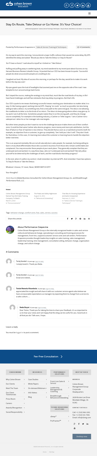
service (48, 213)
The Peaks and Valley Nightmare (45, 194)
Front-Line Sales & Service (57, 382)
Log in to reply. (39, 261)
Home (44, 452)
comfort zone (30, 213)
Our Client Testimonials (11, 393)
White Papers (33, 384)
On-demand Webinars (37, 388)
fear (37, 213)
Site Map (51, 452)
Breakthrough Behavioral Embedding (59, 397)
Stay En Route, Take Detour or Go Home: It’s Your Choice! (76, 29)
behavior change (17, 213)
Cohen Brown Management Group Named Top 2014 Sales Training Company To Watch (18, 196)
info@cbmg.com (84, 417)
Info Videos (32, 392)
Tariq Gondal (21, 261)
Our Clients (10, 384)
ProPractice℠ (55, 421)
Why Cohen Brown (13, 379)
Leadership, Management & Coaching (56, 390)
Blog (30, 397)
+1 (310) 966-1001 (83, 412)
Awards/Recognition (14, 408)
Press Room (10, 399)
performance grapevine (31, 29)
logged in (19, 332)
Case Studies (33, 379)
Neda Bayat (10, 178)
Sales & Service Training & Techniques (49, 29)
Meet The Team (12, 388)
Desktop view (82, 436)
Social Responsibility (14, 412)
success (54, 213)
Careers (9, 403)
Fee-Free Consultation (46, 356)
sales (42, 213)
